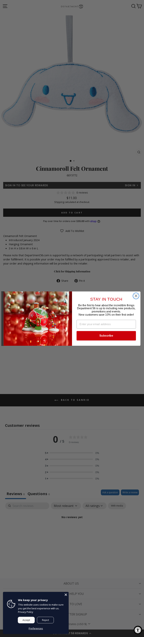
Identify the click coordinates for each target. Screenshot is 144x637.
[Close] (66, 595)
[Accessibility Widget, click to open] (138, 630)
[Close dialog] (136, 296)
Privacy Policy (25, 612)
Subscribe (106, 335)
